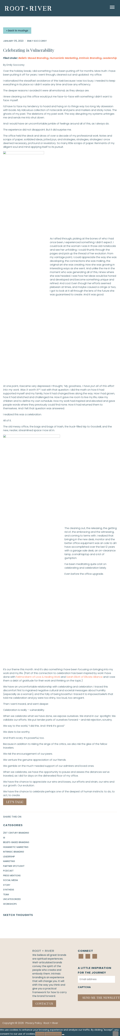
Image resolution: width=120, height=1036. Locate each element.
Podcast (8, 870)
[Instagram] (87, 956)
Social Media (10, 880)
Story (6, 885)
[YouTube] (94, 956)
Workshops (10, 903)
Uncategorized (12, 899)
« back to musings (17, 30)
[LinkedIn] (81, 956)
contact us (44, 1003)
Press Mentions (12, 875)
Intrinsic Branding (90, 58)
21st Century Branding (16, 832)
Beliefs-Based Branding (33, 58)
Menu (112, 7)
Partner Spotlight (14, 866)
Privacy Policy (33, 1023)
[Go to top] (116, 1033)
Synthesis (8, 889)
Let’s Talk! (14, 802)
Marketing (9, 861)
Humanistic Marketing (64, 58)
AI (4, 837)
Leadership (110, 58)
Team (6, 894)
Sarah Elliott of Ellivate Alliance (84, 677)
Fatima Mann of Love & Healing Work (38, 677)
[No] (63, 1034)
